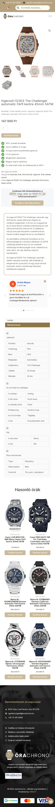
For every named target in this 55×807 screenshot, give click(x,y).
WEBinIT (33, 792)
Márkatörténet (13, 325)
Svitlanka (21, 282)
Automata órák (15, 174)
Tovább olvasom (15, 553)
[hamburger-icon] (50, 16)
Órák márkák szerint (18, 111)
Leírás (10, 320)
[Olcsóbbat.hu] (13, 775)
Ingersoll (31, 111)
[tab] (27, 320)
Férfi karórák (27, 174)
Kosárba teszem (11, 135)
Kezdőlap (5, 111)
